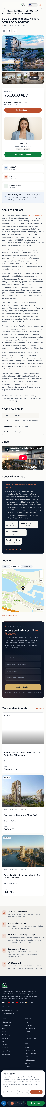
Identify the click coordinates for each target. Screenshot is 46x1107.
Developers (6, 1025)
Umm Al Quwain (30, 1038)
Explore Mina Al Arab (12, 549)
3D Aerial (27, 566)
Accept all (36, 1092)
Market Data (6, 1051)
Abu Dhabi (28, 1025)
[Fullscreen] (5, 572)
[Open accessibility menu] (3, 1103)
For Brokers (28, 1057)
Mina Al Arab (23, 11)
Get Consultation (22, 110)
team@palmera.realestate (11, 1010)
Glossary (5, 1038)
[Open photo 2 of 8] (12, 64)
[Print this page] (4, 31)
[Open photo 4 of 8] (12, 78)
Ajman (27, 1035)
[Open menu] (6, 5)
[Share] (9, 31)
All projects (38, 709)
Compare (5, 1048)
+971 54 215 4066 (8, 1013)
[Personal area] (40, 5)
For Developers (30, 1060)
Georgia (21, 1002)
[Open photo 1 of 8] (23, 46)
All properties (6, 1022)
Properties (12, 11)
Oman (13, 1002)
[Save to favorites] (15, 31)
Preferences (23, 1092)
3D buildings (15, 566)
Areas (4, 1028)
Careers (27, 1063)
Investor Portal (30, 1050)
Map (5, 566)
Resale (4, 1032)
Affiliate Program (30, 1054)
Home (4, 11)
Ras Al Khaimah (30, 1028)
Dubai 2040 (6, 1054)
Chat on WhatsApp (24, 154)
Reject (9, 1092)
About (27, 1047)
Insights (4, 1041)
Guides (4, 1045)
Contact (27, 1066)
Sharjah (27, 1032)
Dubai (26, 1022)
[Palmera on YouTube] (6, 1006)
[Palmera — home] (23, 5)
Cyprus (30, 1002)
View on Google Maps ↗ (10, 615)
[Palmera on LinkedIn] (9, 1006)
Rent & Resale (6, 1035)
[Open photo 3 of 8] (33, 64)
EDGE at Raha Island (36, 215)
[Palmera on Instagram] (3, 1006)
